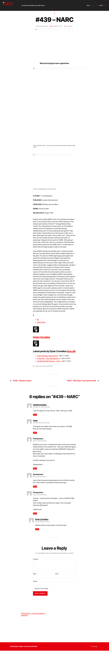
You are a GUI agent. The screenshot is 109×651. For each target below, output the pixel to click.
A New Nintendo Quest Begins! (47, 356)
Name (35, 574)
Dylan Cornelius (44, 26)
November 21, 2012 (57, 26)
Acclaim (40, 366)
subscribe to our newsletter (41, 588)
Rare (51, 366)
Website (35, 581)
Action (44, 366)
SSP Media (34, 646)
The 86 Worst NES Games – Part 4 (49, 361)
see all (71, 351)
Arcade (48, 366)
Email (57, 574)
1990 (36, 366)
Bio (38, 319)
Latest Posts (41, 322)
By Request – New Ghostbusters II (48, 358)
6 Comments (69, 26)
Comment (36, 559)
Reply (35, 414)
